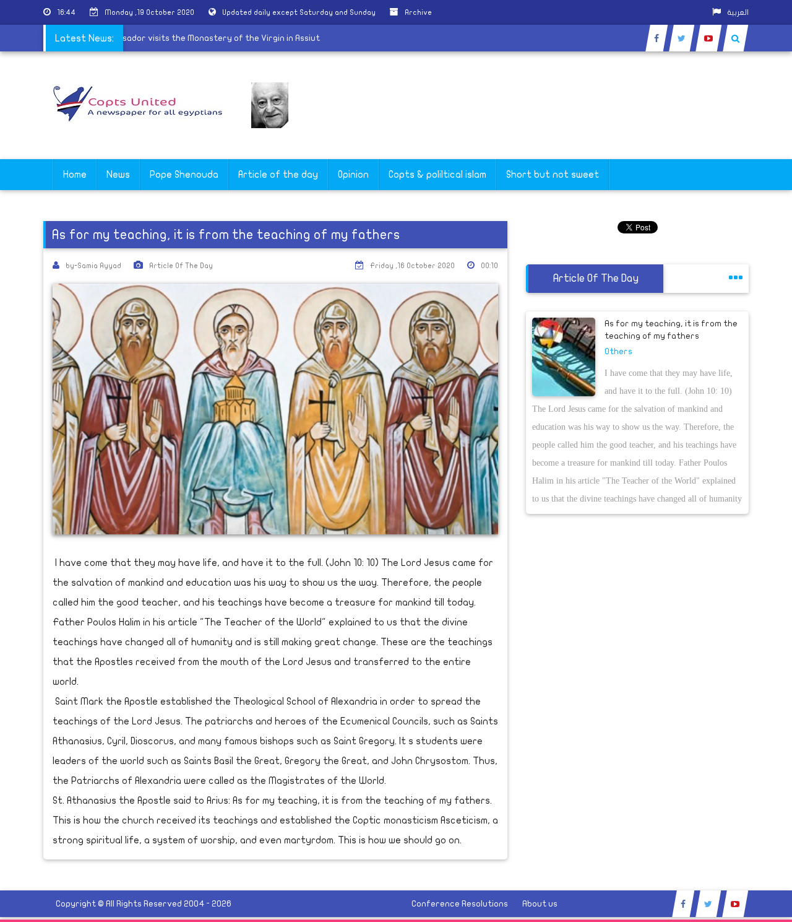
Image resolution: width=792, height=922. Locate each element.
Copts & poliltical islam (437, 175)
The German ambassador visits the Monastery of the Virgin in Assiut (189, 38)
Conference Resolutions (459, 903)
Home (75, 175)
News (118, 175)
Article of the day (278, 175)
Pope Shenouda (184, 175)
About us (539, 903)
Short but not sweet (552, 175)
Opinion (353, 175)
